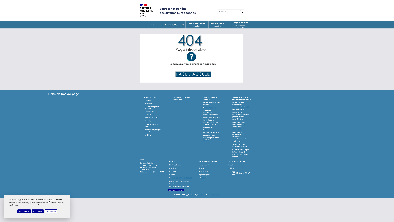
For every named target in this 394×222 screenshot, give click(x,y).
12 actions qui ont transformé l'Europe (239, 145)
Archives (148, 135)
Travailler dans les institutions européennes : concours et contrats (210, 111)
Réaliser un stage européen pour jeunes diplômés (211, 137)
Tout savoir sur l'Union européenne (197, 25)
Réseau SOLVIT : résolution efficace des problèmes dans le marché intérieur (240, 115)
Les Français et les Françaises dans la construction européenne (238, 125)
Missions (148, 100)
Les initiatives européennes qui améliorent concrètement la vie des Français (239, 136)
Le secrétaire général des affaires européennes (152, 109)
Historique (148, 121)
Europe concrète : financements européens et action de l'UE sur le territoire (240, 105)
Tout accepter (24, 211)
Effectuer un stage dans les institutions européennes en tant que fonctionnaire (211, 121)
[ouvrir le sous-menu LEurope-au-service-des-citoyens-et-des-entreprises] (251, 25)
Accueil (151, 25)
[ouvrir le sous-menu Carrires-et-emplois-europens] (229, 25)
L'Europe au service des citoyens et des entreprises (240, 25)
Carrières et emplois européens (217, 25)
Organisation (149, 114)
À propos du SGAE (171, 25)
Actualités (148, 103)
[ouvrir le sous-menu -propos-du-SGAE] (183, 25)
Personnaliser (51, 211)
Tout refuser (38, 211)
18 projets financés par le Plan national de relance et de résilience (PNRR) (240, 153)
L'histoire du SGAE (151, 118)
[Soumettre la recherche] (241, 11)
